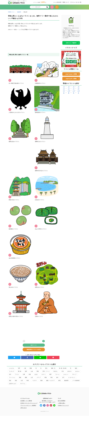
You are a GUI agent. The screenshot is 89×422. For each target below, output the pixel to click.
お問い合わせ (23, 407)
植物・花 (53, 368)
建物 (26, 377)
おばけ (36, 374)
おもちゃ (77, 371)
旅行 (57, 377)
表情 (30, 374)
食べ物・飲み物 (62, 368)
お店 (32, 377)
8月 (78, 88)
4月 (78, 86)
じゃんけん (11, 368)
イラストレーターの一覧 (75, 2)
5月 (64, 88)
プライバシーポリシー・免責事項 (28, 405)
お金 (32, 371)
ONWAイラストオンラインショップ (28, 403)
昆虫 (46, 368)
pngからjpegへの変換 (71, 74)
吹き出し (56, 371)
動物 (31, 368)
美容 (16, 380)
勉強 (76, 368)
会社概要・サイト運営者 (26, 400)
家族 (46, 377)
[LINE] (40, 357)
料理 (28, 380)
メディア (39, 377)
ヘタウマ (34, 380)
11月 (74, 90)
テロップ (74, 374)
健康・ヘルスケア (50, 380)
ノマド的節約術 (75, 380)
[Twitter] (14, 357)
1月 (64, 86)
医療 (41, 380)
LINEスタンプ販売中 (71, 43)
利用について (66, 2)
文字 (63, 377)
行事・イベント (46, 371)
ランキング (11, 371)
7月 (73, 88)
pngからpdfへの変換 (71, 78)
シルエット (65, 374)
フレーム (57, 374)
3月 (73, 86)
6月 (69, 88)
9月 (64, 90)
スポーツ (43, 374)
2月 (69, 86)
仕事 (24, 374)
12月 (78, 90)
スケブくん (22, 383)
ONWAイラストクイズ (63, 405)
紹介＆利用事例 (61, 400)
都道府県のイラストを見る (34, 349)
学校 (51, 377)
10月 (69, 90)
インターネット (71, 377)
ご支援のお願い (61, 403)
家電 (59, 380)
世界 (19, 368)
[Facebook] (27, 357)
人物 (25, 368)
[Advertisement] (33, 42)
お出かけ (69, 371)
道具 (26, 371)
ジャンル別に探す (57, 2)
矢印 (10, 374)
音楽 (10, 380)
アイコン (17, 374)
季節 (38, 371)
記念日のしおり (12, 383)
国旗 (20, 377)
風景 (50, 374)
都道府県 (66, 380)
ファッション (12, 377)
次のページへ (34, 345)
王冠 (63, 371)
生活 (22, 380)
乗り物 (19, 371)
